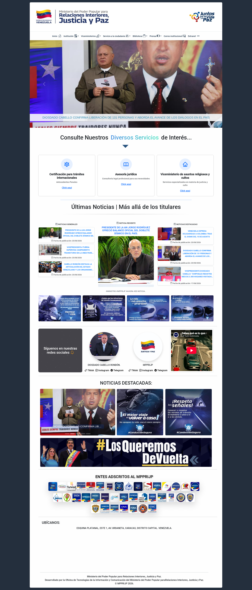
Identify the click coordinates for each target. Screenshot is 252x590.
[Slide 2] (72, 433)
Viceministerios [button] (88, 36)
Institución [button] (69, 36)
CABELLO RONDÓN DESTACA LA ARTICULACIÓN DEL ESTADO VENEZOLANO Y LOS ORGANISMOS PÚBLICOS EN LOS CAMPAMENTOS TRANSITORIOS (78, 267)
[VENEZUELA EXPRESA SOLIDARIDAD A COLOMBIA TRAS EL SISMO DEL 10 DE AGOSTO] (169, 233)
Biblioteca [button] (137, 36)
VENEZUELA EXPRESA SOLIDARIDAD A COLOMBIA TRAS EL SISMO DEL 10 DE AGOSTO (197, 234)
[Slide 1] (67, 433)
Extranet (192, 36)
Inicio (55, 36)
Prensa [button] (153, 36)
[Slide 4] (83, 433)
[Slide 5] (88, 433)
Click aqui (67, 187)
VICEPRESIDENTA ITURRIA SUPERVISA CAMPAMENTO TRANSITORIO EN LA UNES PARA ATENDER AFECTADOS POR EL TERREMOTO (78, 250)
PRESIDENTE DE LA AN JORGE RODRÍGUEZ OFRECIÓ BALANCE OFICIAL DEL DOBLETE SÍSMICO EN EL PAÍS (78, 233)
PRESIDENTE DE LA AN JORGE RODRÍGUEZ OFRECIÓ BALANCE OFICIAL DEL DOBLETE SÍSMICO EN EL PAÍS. (126, 230)
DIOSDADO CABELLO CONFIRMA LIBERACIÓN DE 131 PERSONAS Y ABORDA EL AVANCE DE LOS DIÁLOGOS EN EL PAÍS (197, 253)
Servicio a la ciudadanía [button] (114, 36)
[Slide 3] (78, 433)
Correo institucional (173, 36)
